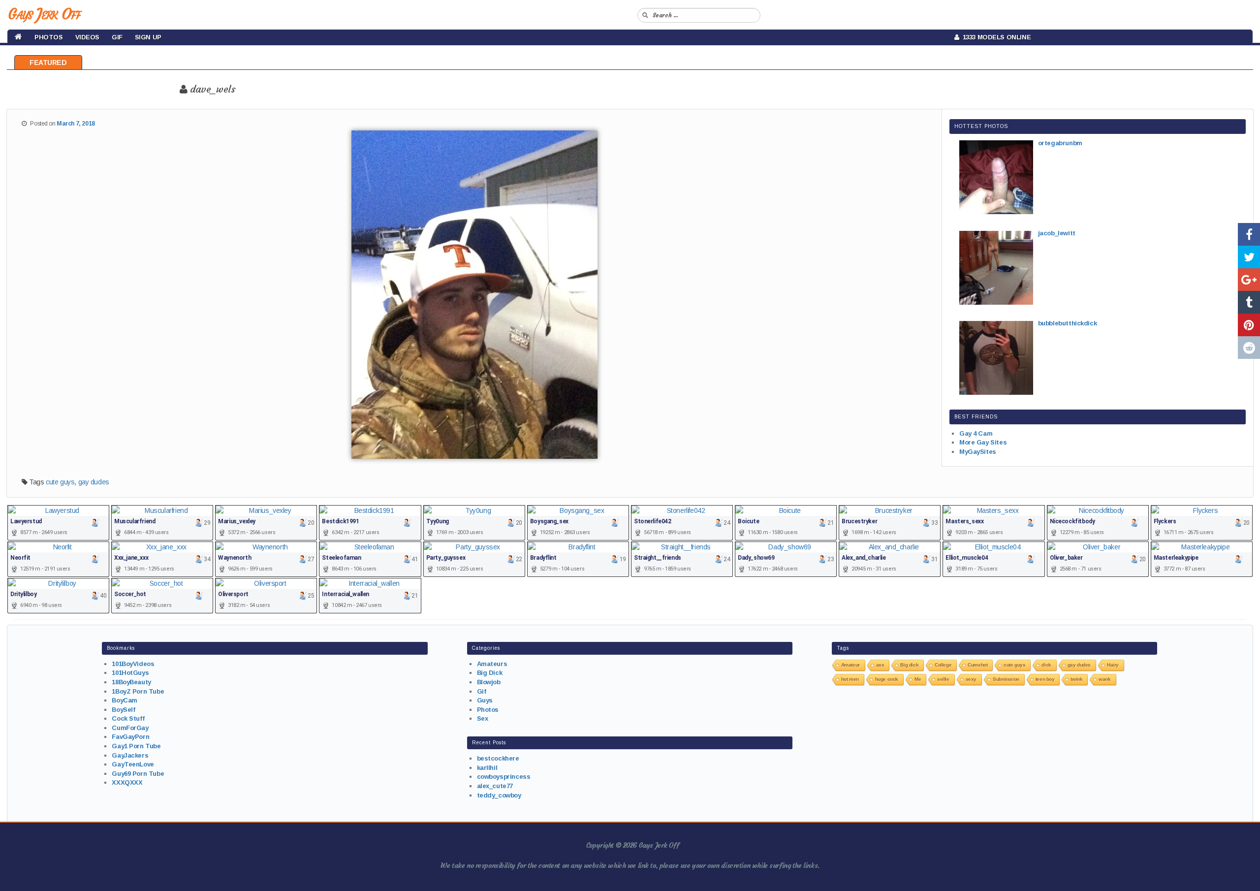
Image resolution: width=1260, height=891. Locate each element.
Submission (1006, 679)
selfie (943, 679)
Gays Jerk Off (44, 14)
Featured (48, 62)
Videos (87, 37)
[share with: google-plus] (1249, 279)
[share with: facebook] (1249, 234)
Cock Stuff (128, 718)
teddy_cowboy (499, 795)
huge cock (886, 679)
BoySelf (123, 709)
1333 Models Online (995, 37)
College (943, 665)
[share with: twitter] (1249, 257)
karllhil (487, 767)
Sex (482, 718)
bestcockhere (498, 758)
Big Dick (490, 672)
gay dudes (93, 482)
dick (1046, 665)
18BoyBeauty (131, 682)
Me (917, 679)
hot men (850, 679)
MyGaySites (977, 451)
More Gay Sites (983, 442)
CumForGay (130, 728)
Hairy (1113, 665)
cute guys (60, 482)
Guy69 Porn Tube (138, 773)
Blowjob (489, 682)
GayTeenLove (133, 764)
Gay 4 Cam (975, 433)
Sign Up (148, 37)
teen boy (1045, 679)
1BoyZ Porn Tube (138, 691)
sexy (971, 679)
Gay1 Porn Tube (136, 746)
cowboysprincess (504, 776)
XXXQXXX (127, 782)
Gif (117, 37)
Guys (485, 700)
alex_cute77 (495, 786)
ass (880, 665)
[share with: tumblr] (1249, 302)
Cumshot (977, 665)
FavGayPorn (130, 736)
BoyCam (124, 700)
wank (1104, 679)
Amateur (850, 665)
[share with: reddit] (1249, 347)
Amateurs (492, 664)
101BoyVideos (133, 664)
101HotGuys (130, 672)
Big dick (909, 665)
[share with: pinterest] (1249, 325)
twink (1076, 679)
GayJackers (130, 755)
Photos (48, 37)
